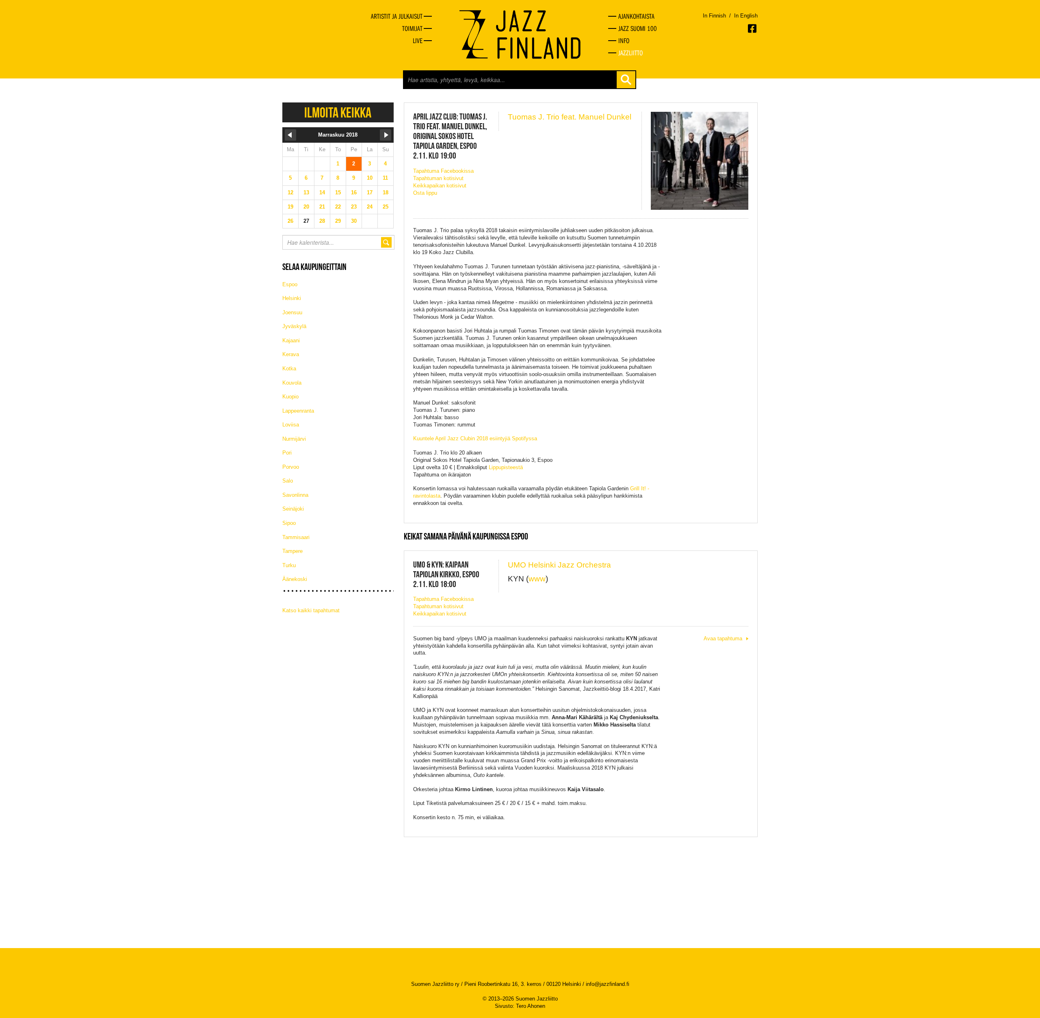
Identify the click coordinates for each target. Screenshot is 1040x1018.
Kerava (290, 354)
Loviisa (290, 425)
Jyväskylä (294, 326)
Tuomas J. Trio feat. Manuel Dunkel (569, 117)
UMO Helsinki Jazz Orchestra (559, 565)
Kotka (289, 368)
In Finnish (714, 16)
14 (322, 192)
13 (306, 192)
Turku (289, 565)
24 (370, 207)
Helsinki (291, 298)
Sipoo (289, 523)
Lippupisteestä (506, 467)
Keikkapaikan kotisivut (439, 186)
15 (338, 192)
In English (746, 16)
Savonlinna (295, 495)
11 (385, 178)
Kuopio (290, 397)
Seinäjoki (293, 509)
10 (370, 178)
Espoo (289, 284)
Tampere (292, 551)
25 (385, 207)
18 (385, 192)
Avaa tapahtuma (723, 638)
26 (290, 221)
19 (290, 207)
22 (338, 207)
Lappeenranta (298, 411)
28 (322, 221)
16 (354, 192)
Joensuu (292, 312)
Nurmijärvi (294, 439)
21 (322, 207)
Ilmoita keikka (337, 112)
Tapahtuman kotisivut (438, 178)
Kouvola (291, 383)
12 (290, 192)
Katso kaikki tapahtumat (311, 610)
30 (354, 221)
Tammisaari (296, 537)
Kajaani (291, 340)
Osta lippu (425, 193)
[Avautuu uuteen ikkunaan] (753, 28)
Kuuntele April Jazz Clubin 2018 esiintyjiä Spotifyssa (475, 438)
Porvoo (290, 467)
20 (306, 207)
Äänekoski (294, 579)
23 (354, 207)
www (537, 578)
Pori (287, 453)
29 (338, 221)
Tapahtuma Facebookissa (443, 171)
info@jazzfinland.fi (607, 984)
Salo (287, 481)
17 (370, 192)
